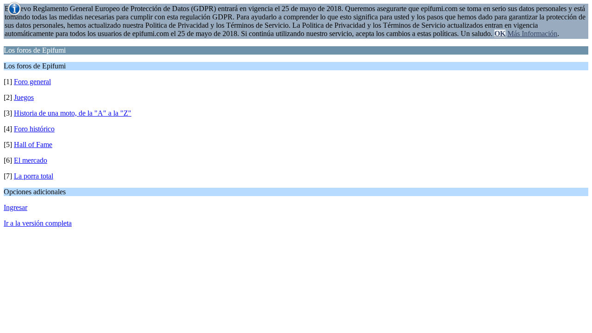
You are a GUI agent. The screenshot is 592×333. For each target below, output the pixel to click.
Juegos (24, 97)
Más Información (532, 33)
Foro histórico (34, 129)
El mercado (30, 160)
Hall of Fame (33, 144)
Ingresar (15, 207)
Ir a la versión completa (38, 223)
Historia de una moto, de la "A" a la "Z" (72, 113)
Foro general (32, 82)
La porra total (33, 176)
